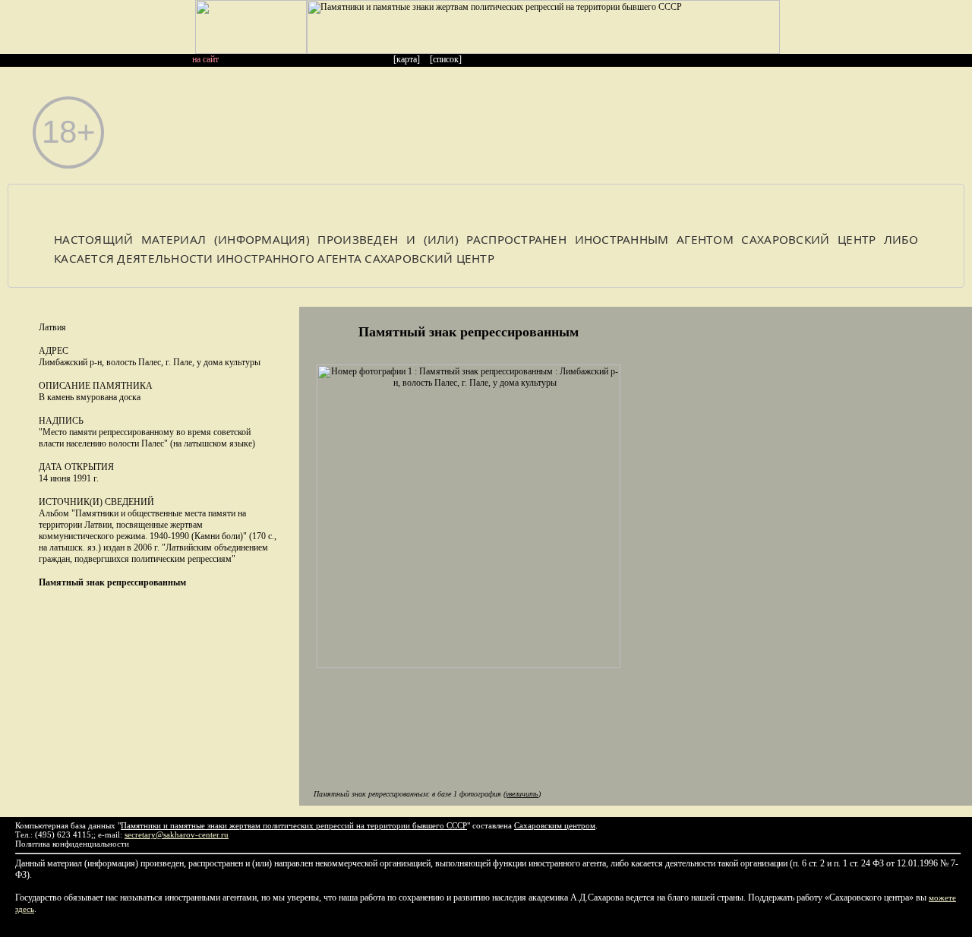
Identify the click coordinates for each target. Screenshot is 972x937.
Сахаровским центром (554, 825)
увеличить (522, 794)
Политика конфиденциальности (72, 843)
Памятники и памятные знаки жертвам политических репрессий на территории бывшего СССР (294, 825)
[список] (446, 59)
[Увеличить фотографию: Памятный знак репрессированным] (468, 665)
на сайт (205, 59)
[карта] (406, 59)
